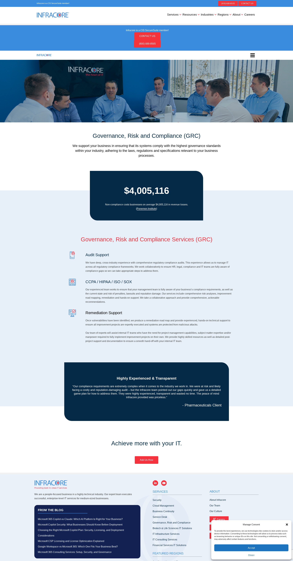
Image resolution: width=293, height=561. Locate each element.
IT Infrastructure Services (166, 534)
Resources (190, 14)
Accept (251, 548)
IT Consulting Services (165, 539)
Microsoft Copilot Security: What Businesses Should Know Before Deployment (80, 524)
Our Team (215, 505)
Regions (223, 14)
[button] (286, 524)
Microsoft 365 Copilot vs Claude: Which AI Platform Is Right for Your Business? (80, 519)
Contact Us (247, 3)
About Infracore (218, 500)
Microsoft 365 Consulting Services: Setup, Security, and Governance (75, 552)
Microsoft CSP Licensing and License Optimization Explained (71, 541)
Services (173, 14)
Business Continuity (163, 511)
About (236, 14)
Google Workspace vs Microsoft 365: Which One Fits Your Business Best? (78, 546)
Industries (207, 14)
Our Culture (216, 511)
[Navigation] (252, 55)
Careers (249, 14)
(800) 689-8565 (228, 3)
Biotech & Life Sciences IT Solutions (172, 528)
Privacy (251, 555)
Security (157, 500)
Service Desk (160, 517)
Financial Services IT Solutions (169, 545)
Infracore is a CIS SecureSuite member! (53, 3)
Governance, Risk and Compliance (171, 522)
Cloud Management (163, 505)
